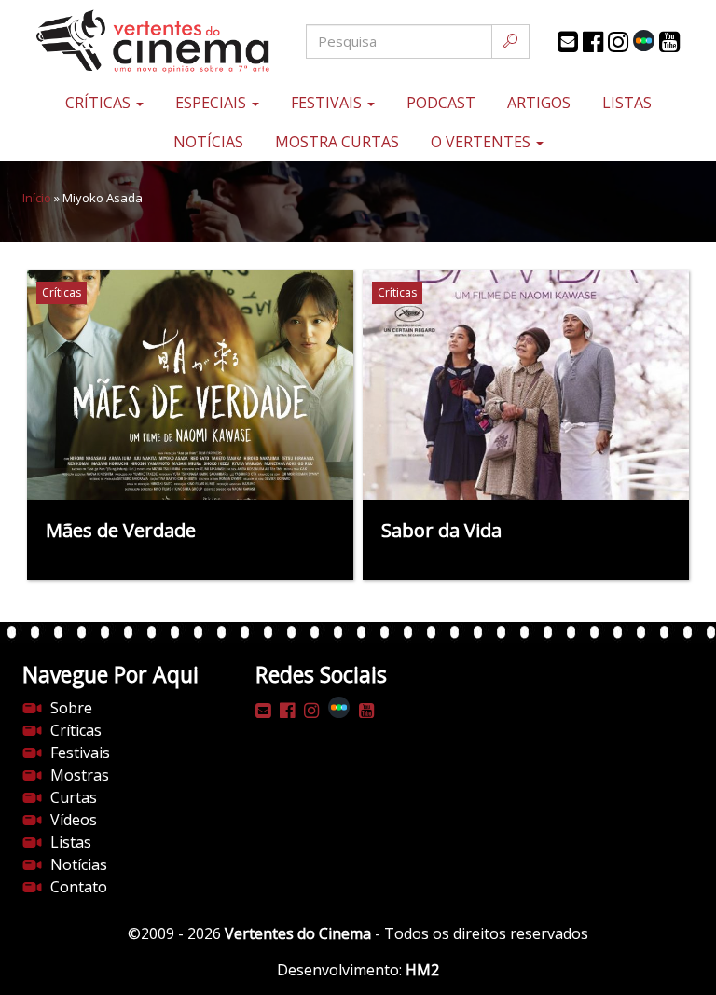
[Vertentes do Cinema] (134, 41)
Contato (78, 887)
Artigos (539, 102)
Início (36, 197)
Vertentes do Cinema (298, 933)
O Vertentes (482, 141)
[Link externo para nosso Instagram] (618, 42)
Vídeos (73, 819)
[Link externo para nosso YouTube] (669, 42)
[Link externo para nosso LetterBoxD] (643, 40)
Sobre (71, 708)
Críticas (99, 102)
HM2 (422, 970)
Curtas (73, 797)
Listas (627, 102)
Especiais (212, 102)
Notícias (208, 141)
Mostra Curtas (337, 141)
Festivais (328, 102)
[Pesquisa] (510, 41)
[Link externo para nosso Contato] (568, 42)
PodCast (440, 102)
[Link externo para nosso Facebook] (593, 42)
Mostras (79, 775)
